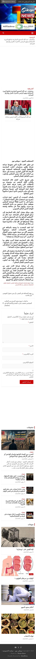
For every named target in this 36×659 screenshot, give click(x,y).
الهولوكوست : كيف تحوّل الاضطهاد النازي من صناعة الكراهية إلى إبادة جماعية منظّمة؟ (14, 477)
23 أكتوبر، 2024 (29, 98)
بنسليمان (26, 284)
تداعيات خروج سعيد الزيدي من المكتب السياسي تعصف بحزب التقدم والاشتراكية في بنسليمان (18, 303)
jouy (24, 98)
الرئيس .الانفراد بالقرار (9, 283)
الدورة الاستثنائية (19, 283)
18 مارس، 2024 (29, 581)
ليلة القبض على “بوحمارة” (24, 549)
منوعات (30, 524)
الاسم (31, 346)
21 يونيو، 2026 (21, 518)
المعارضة (31, 284)
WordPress (24, 656)
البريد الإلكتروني (27, 354)
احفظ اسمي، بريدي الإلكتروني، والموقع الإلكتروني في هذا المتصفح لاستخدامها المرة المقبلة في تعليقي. (18, 375)
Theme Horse (21, 653)
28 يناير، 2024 (29, 609)
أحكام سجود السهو (27, 607)
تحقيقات (30, 427)
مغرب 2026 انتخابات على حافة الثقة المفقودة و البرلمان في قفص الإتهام (14, 490)
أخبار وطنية (30, 88)
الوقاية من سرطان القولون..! (24, 578)
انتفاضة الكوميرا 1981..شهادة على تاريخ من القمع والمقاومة (14, 515)
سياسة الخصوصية (8, 651)
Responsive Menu (9, 1)
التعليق (30, 322)
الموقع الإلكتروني (28, 362)
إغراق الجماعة (27, 283)
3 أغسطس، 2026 (29, 459)
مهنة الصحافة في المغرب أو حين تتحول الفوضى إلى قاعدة (17, 294)
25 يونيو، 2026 (21, 507)
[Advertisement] (18, 68)
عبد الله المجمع (19, 284)
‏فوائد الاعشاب (28, 636)
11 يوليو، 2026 (21, 493)
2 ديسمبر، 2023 (29, 638)
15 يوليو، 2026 (21, 482)
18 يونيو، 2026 (29, 552)
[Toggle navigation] (32, 33)
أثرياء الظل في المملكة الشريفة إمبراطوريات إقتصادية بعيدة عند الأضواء (15, 502)
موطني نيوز (31, 19)
